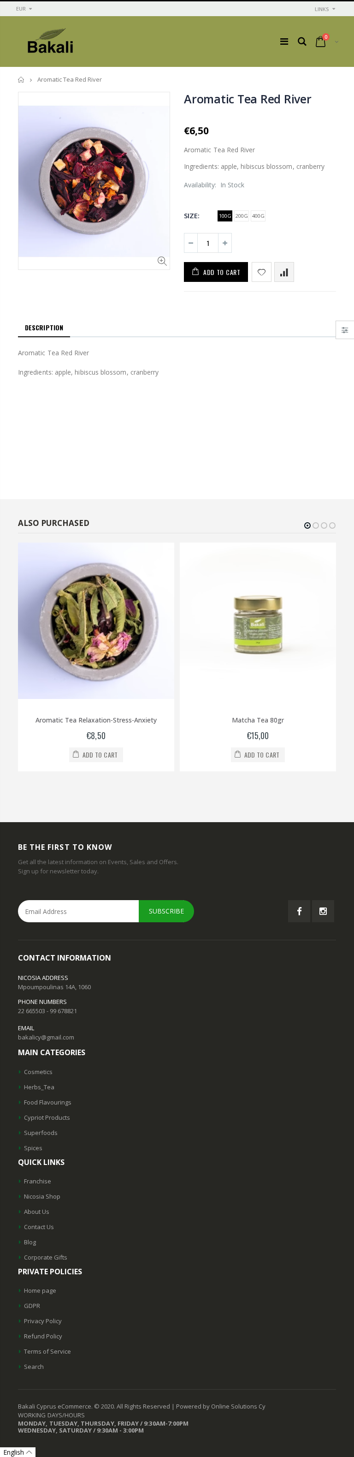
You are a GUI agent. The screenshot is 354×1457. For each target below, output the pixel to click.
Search (34, 1366)
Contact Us (39, 1227)
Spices (33, 1148)
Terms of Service (47, 1351)
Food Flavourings (47, 1102)
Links (322, 9)
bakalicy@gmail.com (46, 1037)
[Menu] (284, 41)
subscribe (166, 911)
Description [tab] (44, 327)
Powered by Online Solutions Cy (221, 1406)
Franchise (37, 1181)
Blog (30, 1242)
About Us (36, 1211)
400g (258, 215)
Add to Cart (222, 272)
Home (21, 80)
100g (225, 215)
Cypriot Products (47, 1117)
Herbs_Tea (39, 1087)
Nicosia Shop (42, 1196)
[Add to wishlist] (261, 272)
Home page (40, 1290)
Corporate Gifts (45, 1257)
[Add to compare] (284, 272)
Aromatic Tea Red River (248, 99)
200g (242, 215)
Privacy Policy (43, 1321)
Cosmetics (38, 1072)
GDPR (32, 1306)
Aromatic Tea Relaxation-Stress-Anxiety (96, 720)
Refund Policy (43, 1336)
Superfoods (41, 1133)
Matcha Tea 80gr (258, 720)
